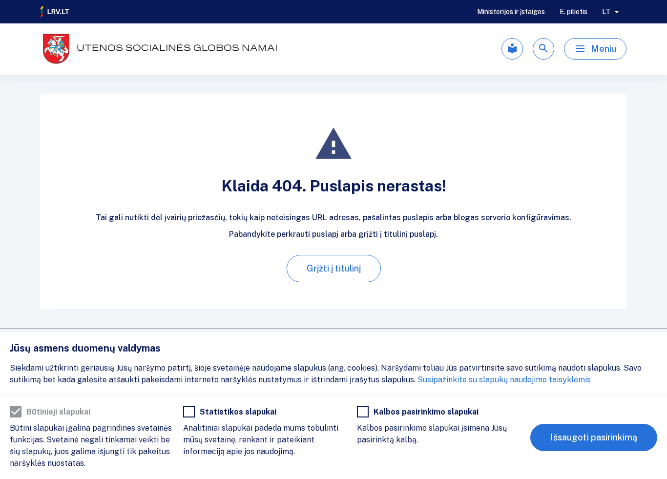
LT (606, 12)
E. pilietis (573, 12)
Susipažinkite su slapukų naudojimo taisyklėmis (504, 379)
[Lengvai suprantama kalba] (512, 49)
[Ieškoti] (543, 49)
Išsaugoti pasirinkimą (593, 437)
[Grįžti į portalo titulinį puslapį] (55, 11)
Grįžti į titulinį (334, 268)
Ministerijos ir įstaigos (511, 12)
